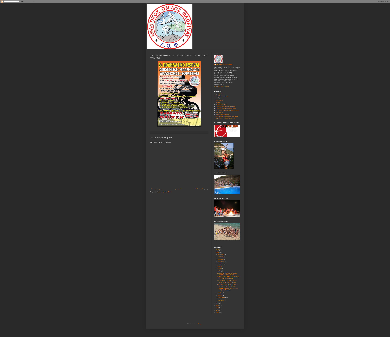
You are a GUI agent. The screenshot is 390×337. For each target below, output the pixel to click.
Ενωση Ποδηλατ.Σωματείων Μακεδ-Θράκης (227, 110)
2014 (217, 252)
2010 (217, 310)
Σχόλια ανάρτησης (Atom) (164, 192)
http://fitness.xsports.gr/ (222, 96)
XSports (218, 102)
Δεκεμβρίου (221, 254)
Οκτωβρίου (221, 259)
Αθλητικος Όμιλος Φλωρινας (224, 64)
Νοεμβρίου (221, 257)
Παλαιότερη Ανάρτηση (202, 189)
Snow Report (219, 100)
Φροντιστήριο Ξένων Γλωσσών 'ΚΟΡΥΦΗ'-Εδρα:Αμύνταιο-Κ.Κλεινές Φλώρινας (227, 117)
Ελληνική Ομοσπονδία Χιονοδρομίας (226, 108)
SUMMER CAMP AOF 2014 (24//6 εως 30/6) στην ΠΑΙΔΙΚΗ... (227, 289)
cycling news (219, 94)
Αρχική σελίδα (178, 189)
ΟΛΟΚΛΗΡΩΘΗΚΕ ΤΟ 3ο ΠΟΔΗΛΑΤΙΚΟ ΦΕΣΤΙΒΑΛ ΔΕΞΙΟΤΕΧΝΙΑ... (228, 277)
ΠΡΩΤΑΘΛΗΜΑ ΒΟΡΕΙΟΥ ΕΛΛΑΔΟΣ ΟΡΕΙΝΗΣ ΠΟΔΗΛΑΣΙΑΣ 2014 (227, 285)
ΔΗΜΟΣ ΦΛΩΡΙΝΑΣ (221, 104)
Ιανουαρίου (221, 300)
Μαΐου (219, 271)
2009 (217, 312)
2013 (217, 303)
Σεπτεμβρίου (221, 261)
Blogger (200, 324)
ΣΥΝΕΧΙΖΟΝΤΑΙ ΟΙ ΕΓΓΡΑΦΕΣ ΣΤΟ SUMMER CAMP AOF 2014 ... (227, 273)
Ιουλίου (220, 266)
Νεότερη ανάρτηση (156, 189)
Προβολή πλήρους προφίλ (221, 86)
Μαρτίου (220, 295)
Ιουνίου (220, 268)
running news (219, 98)
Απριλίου (220, 293)
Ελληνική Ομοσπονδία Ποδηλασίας (225, 106)
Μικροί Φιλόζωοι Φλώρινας (223, 114)
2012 (217, 305)
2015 (217, 250)
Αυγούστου (221, 264)
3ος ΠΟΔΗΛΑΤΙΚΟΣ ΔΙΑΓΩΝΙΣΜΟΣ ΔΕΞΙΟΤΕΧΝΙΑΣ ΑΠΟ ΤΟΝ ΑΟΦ (227, 281)
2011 (217, 308)
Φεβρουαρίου (221, 297)
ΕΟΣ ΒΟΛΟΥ (219, 112)
